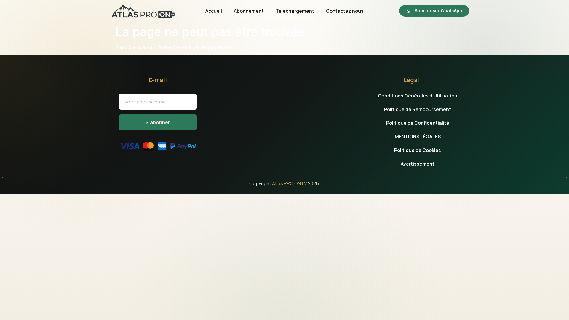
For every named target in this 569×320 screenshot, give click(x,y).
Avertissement (417, 164)
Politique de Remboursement (417, 109)
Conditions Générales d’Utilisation (417, 95)
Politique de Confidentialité (417, 123)
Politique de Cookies (417, 150)
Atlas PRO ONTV (289, 183)
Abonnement (249, 11)
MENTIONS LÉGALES (418, 136)
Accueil (213, 11)
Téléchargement (295, 11)
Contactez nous (345, 11)
